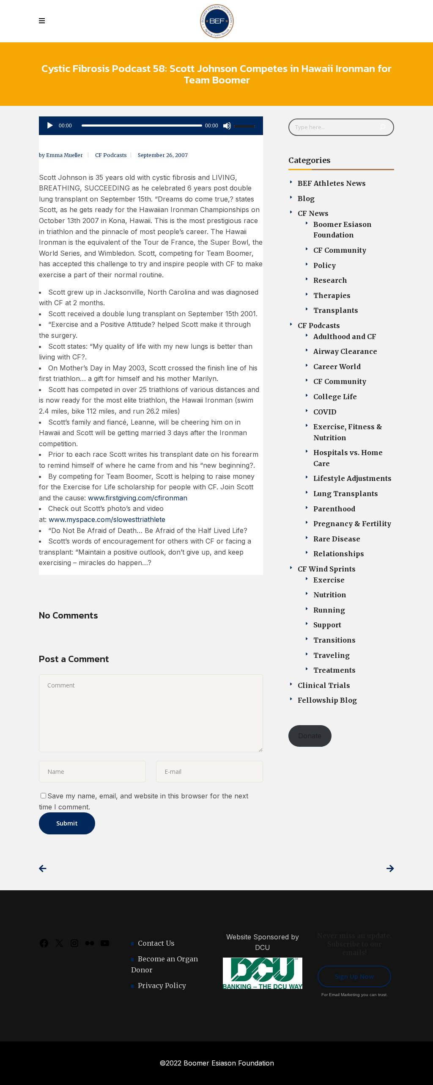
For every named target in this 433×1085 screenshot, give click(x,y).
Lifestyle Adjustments (352, 478)
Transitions (334, 640)
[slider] (246, 126)
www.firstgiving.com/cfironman (137, 498)
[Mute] (227, 125)
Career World (337, 366)
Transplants (335, 310)
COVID (325, 412)
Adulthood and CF (344, 336)
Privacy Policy (162, 985)
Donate (309, 736)
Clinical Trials (324, 685)
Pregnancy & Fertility (352, 523)
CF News (313, 213)
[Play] (50, 125)
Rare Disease (336, 539)
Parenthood (334, 509)
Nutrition (329, 595)
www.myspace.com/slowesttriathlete (107, 519)
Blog (306, 198)
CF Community (339, 250)
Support (327, 625)
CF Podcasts (111, 155)
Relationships (338, 553)
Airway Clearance (345, 351)
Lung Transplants (345, 493)
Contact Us (156, 943)
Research (330, 280)
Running (329, 610)
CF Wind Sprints (327, 569)
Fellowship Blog (327, 700)
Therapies (332, 295)
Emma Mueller (65, 155)
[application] (151, 125)
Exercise (329, 580)
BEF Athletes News (332, 183)
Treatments (334, 670)
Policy (324, 265)
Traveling (331, 655)
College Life (335, 396)
